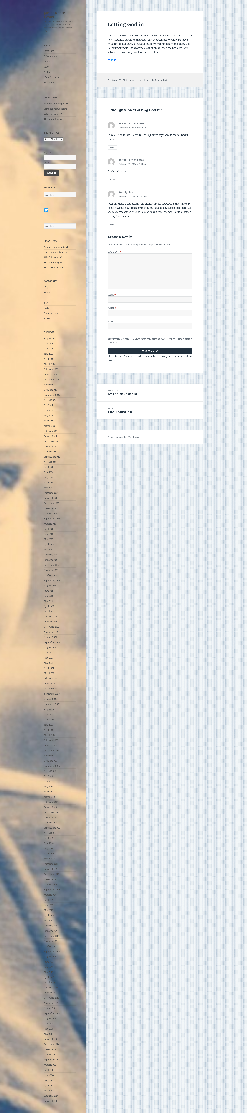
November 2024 (52, 446)
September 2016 (52, 951)
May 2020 (48, 724)
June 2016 (49, 967)
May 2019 (48, 786)
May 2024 (48, 477)
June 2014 (49, 1075)
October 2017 (50, 884)
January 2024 (50, 498)
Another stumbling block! (56, 103)
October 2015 (50, 1008)
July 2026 (48, 343)
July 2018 (48, 838)
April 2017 (49, 915)
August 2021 (50, 647)
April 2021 (49, 668)
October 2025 (50, 389)
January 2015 (50, 1039)
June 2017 (49, 905)
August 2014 (50, 1064)
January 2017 (50, 930)
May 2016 (48, 972)
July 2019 (48, 776)
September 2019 (52, 766)
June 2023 (49, 534)
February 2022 (51, 616)
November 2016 (52, 941)
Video (47, 66)
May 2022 (48, 601)
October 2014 (50, 1054)
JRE (45, 297)
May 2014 (48, 1080)
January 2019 (50, 807)
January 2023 (50, 559)
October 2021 (50, 637)
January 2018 (50, 869)
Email (112, 308)
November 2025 (52, 384)
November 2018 (52, 817)
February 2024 (51, 492)
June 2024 (49, 472)
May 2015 (48, 1033)
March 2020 (49, 735)
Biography (49, 50)
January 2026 (50, 374)
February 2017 (51, 925)
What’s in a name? (53, 114)
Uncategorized (51, 313)
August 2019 (50, 771)
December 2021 (51, 626)
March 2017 (49, 920)
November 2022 (52, 570)
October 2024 (50, 451)
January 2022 (50, 621)
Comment (114, 251)
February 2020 (51, 740)
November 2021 (52, 632)
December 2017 (51, 874)
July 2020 (48, 714)
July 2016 (48, 961)
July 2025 (48, 405)
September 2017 (52, 889)
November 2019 (52, 755)
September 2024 (52, 456)
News (46, 302)
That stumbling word (54, 119)
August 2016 (50, 956)
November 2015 (52, 1003)
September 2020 (52, 704)
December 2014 (51, 1044)
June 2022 (49, 596)
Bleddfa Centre (51, 77)
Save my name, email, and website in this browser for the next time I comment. (150, 341)
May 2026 (48, 353)
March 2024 (49, 487)
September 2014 (52, 1059)
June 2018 (49, 843)
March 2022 (49, 611)
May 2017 (48, 910)
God (165, 80)
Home (47, 45)
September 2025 (52, 395)
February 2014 (51, 1095)
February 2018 (51, 863)
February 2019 (51, 802)
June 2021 (49, 657)
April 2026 (49, 358)
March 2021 (49, 673)
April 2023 (49, 544)
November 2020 (52, 693)
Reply (112, 147)
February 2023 (51, 554)
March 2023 (49, 549)
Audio (47, 72)
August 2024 (50, 462)
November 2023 (52, 508)
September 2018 (52, 827)
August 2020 (50, 709)
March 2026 (49, 364)
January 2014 (50, 1100)
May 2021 (48, 662)
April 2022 (49, 606)
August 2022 (50, 585)
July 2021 (48, 652)
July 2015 (48, 1023)
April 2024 (49, 482)
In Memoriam (50, 56)
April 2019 (49, 791)
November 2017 (52, 879)
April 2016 (49, 977)
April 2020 (49, 729)
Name (112, 294)
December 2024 (51, 441)
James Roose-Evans (55, 14)
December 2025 (51, 379)
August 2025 (50, 400)
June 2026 (49, 348)
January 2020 (50, 745)
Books (47, 61)
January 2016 (50, 992)
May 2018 (48, 848)
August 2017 (50, 894)
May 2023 (48, 539)
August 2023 (50, 523)
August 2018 (50, 833)
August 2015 (50, 1018)
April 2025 (49, 420)
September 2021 (52, 642)
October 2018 (50, 822)
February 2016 (51, 987)
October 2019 (50, 760)
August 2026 (50, 338)
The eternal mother (53, 267)
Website (112, 321)
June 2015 (49, 1028)
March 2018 (49, 858)
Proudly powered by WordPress (123, 437)
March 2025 (49, 425)
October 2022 (50, 575)
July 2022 (48, 590)
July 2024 (48, 467)
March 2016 (49, 982)
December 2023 (51, 503)
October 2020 (50, 699)
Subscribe (49, 82)
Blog (46, 287)
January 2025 (50, 436)
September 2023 (52, 518)
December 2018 (51, 812)
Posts (46, 308)
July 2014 (48, 1070)
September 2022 (52, 580)
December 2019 (51, 750)
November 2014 (52, 1049)
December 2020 (51, 688)
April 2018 (49, 853)
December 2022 (51, 565)
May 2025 (48, 415)
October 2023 (50, 513)
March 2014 (49, 1090)
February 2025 (51, 431)
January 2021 (50, 683)
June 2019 (49, 781)
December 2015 (51, 997)
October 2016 (50, 946)
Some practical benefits (55, 108)
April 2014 (49, 1085)
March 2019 (49, 796)
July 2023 (48, 529)
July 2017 (48, 900)
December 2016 (51, 936)
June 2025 (49, 410)
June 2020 (49, 719)
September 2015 (52, 1013)
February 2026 (51, 369)
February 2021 (51, 678)
